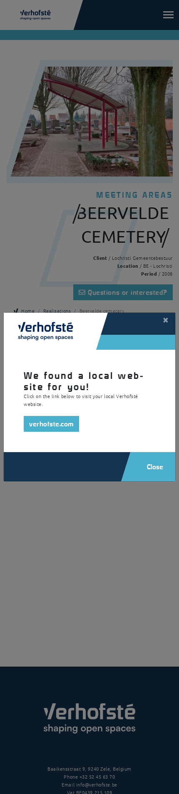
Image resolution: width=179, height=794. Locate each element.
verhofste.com (51, 424)
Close (155, 466)
